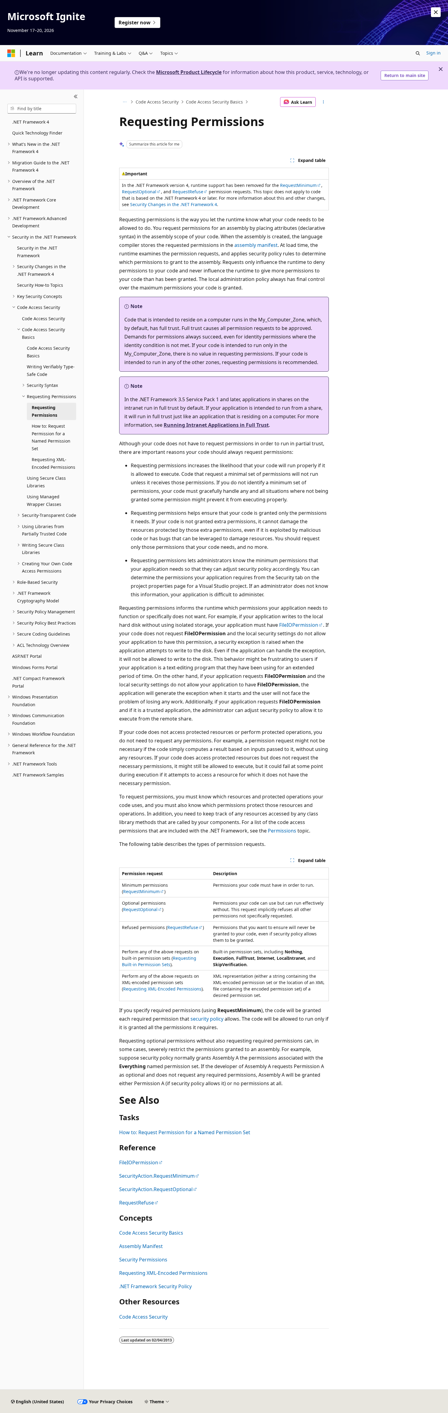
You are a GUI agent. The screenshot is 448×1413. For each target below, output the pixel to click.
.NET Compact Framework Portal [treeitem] (38, 682)
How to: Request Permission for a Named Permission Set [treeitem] (51, 437)
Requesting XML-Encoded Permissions (162, 989)
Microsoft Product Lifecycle (189, 72)
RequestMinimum (298, 185)
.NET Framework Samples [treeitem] (38, 775)
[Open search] (418, 53)
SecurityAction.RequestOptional (156, 1189)
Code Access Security (157, 102)
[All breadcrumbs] (124, 102)
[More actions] (323, 102)
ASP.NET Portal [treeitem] (27, 656)
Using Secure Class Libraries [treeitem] (46, 482)
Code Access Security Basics (214, 102)
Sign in (433, 53)
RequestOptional (139, 192)
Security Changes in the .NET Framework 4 (173, 204)
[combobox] (41, 109)
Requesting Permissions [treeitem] (44, 411)
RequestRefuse (187, 192)
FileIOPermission (298, 625)
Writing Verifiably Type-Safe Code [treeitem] (51, 370)
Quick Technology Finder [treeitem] (37, 133)
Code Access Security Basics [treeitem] (48, 352)
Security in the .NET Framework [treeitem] (37, 251)
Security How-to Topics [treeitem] (40, 285)
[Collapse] (75, 97)
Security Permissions (143, 1259)
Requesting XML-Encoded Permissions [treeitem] (53, 463)
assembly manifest (256, 245)
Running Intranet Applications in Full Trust (216, 425)
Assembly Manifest (141, 1246)
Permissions (282, 830)
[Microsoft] (11, 53)
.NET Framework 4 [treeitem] (30, 122)
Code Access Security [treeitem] (43, 318)
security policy (206, 1018)
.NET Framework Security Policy (155, 1286)
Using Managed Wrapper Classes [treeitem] (44, 500)
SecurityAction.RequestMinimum (157, 1176)
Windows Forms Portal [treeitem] (35, 667)
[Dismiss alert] (436, 12)
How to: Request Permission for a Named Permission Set (184, 1132)
